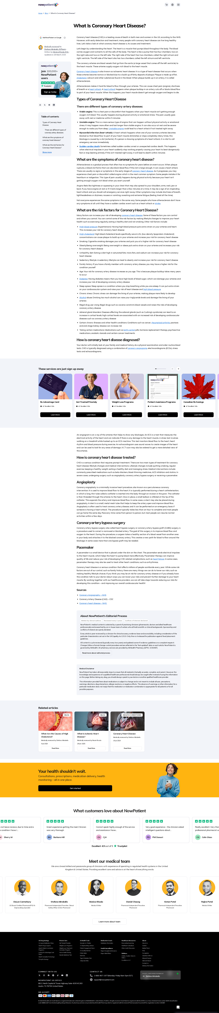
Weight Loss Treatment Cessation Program (65, 949)
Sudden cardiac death (89, 146)
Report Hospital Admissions (109, 951)
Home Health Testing (65, 952)
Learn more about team (109, 921)
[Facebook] (49, 975)
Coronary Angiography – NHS (92, 595)
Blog (46, 13)
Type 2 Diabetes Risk (85, 958)
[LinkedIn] (67, 975)
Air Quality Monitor (85, 950)
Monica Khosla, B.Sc (61, 52)
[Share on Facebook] (49, 105)
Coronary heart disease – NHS (93, 603)
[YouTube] (62, 975)
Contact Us (145, 963)
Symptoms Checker (85, 943)
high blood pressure (152, 289)
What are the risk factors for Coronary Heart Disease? (53, 146)
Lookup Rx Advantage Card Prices (46, 953)
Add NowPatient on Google (52, 38)
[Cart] (166, 4)
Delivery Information (147, 966)
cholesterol (81, 78)
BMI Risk (82, 955)
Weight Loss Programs (65, 945)
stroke (157, 203)
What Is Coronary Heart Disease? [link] (63, 13)
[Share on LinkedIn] (54, 105)
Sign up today (50, 92)
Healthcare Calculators (127, 945)
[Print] (40, 105)
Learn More (55, 415)
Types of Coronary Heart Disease (51, 123)
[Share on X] (45, 105)
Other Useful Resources (128, 948)
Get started (75, 788)
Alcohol (82, 297)
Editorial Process (146, 958)
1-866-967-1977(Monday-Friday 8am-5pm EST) (113, 975)
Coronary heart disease (87, 71)
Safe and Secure (146, 961)
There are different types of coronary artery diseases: (55, 131)
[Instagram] (44, 975)
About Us (145, 943)
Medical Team (146, 948)
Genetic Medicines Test (65, 955)
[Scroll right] (178, 369)
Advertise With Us (147, 955)
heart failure (158, 559)
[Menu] (178, 4)
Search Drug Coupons (45, 945)
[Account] (172, 4)
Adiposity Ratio (84, 961)
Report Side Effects (106, 953)
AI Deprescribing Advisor (87, 945)
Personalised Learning (127, 943)
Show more (47, 152)
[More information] (65, 38)
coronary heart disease (142, 171)
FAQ (143, 950)
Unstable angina (116, 128)
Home (40, 13)
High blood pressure (88, 226)
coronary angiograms (137, 348)
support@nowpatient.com (104, 980)
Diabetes (83, 278)
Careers (144, 945)
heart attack (95, 89)
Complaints (145, 953)
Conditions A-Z (125, 960)
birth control (129, 330)
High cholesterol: (86, 234)
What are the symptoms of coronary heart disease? (53, 138)
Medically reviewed (51, 46)
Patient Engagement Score (87, 948)
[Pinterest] (53, 975)
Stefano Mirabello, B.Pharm (55, 49)
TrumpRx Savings (43, 959)
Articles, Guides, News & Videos (128, 957)
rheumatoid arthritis (160, 322)
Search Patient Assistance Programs (46, 949)
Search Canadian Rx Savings (47, 957)
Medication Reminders (107, 943)
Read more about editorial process (96, 653)
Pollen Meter (83, 953)
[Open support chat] (178, 1007)
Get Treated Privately (64, 943)
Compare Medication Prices (46, 943)
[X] (39, 975)
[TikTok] (58, 975)
